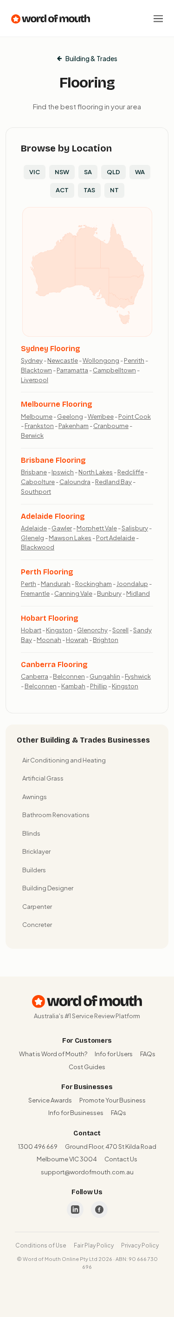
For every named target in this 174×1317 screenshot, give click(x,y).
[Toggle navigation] (158, 18)
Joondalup (132, 583)
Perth (28, 583)
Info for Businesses (75, 1112)
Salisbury (135, 528)
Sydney (32, 360)
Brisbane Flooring (53, 460)
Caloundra (74, 481)
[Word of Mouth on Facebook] (99, 1209)
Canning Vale (73, 593)
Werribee (101, 416)
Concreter (37, 924)
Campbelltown (114, 370)
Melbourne (36, 416)
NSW (62, 172)
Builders (34, 870)
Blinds (31, 833)
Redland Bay (113, 481)
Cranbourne (111, 425)
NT (114, 190)
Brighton (105, 639)
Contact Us (120, 1159)
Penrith (134, 360)
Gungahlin (105, 676)
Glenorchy (92, 630)
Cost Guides (87, 1067)
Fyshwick (138, 676)
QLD (113, 172)
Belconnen (69, 676)
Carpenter (37, 906)
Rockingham (93, 583)
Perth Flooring (47, 571)
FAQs (147, 1054)
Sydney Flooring (50, 348)
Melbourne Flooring (56, 404)
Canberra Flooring (54, 664)
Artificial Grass (43, 778)
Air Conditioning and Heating (64, 760)
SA (88, 172)
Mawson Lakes (70, 538)
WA (140, 172)
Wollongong (101, 360)
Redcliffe (130, 472)
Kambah (73, 686)
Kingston (59, 630)
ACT (62, 190)
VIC (34, 172)
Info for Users (114, 1054)
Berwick (32, 435)
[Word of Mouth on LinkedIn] (75, 1209)
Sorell (120, 630)
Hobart (31, 630)
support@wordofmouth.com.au (87, 1172)
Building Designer (47, 888)
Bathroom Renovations (56, 815)
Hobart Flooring (49, 618)
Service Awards (50, 1100)
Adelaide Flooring (53, 516)
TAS (89, 190)
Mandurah (56, 583)
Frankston (39, 425)
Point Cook (134, 416)
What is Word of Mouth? (53, 1054)
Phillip (98, 686)
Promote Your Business (112, 1100)
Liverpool (34, 380)
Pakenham (73, 425)
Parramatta (72, 370)
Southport (36, 491)
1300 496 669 (38, 1146)
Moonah (49, 639)
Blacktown (36, 370)
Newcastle (62, 360)
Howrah (77, 639)
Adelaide (34, 528)
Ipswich (63, 472)
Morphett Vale (97, 528)
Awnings (34, 796)
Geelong (70, 416)
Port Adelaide (115, 538)
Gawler (62, 528)
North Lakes (95, 472)
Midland (138, 593)
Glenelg (32, 538)
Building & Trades (91, 58)
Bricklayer (36, 851)
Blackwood (37, 547)
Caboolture (38, 481)
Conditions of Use (40, 1245)
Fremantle (35, 593)
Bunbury (109, 593)
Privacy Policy (140, 1245)
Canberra (34, 676)
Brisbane (34, 472)
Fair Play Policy (94, 1245)
